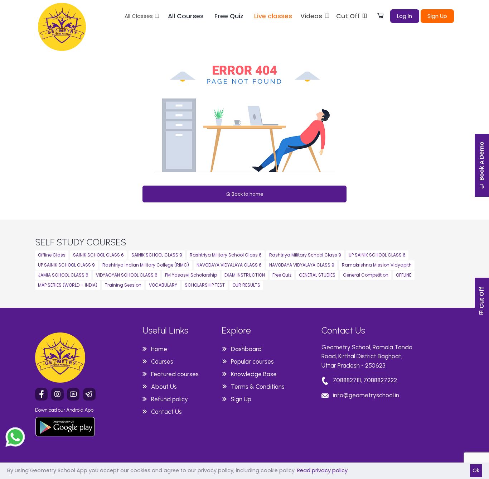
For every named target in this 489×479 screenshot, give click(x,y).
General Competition (365, 275)
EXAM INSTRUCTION (244, 275)
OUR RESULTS (246, 285)
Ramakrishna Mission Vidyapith (377, 265)
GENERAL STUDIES (317, 275)
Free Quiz (228, 16)
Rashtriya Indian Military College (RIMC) (145, 265)
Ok (476, 470)
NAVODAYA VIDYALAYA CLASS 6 (229, 265)
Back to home (247, 194)
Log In (404, 16)
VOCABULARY (163, 285)
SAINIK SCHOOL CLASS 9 (156, 255)
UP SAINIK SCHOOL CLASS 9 (66, 265)
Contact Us (166, 411)
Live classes (273, 16)
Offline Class (52, 255)
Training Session (123, 285)
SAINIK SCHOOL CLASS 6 (98, 255)
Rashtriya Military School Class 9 (305, 255)
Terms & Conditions (258, 386)
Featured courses (175, 374)
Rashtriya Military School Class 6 (226, 255)
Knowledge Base (254, 374)
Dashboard (246, 349)
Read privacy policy (322, 470)
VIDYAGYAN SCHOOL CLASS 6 (127, 275)
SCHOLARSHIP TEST (205, 285)
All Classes (139, 16)
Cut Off (349, 16)
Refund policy (169, 399)
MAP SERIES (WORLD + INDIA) (67, 285)
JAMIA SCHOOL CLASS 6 (63, 275)
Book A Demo (482, 162)
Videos (312, 16)
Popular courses (252, 361)
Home (159, 349)
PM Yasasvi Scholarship (191, 275)
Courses (162, 361)
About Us (164, 386)
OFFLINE (403, 275)
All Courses (186, 16)
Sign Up (437, 16)
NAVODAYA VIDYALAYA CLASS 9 (301, 265)
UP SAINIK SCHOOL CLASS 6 (377, 255)
